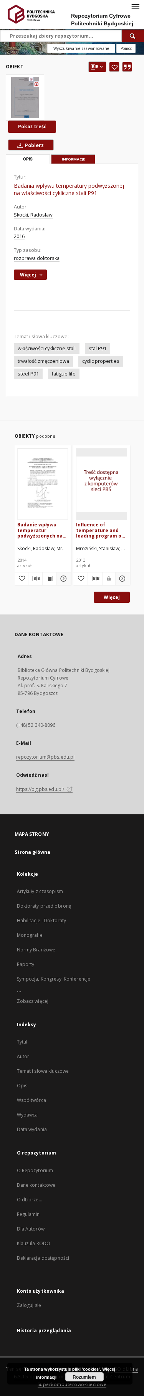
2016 (19, 236)
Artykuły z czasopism (40, 891)
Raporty (26, 964)
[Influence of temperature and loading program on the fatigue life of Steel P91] (101, 483)
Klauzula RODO (34, 1243)
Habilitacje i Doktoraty (41, 920)
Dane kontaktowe (36, 1185)
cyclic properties (100, 361)
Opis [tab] (28, 159)
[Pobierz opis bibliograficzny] (35, 579)
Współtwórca (31, 1100)
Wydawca (27, 1115)
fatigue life (64, 374)
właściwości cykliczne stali (47, 348)
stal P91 (97, 348)
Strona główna (33, 852)
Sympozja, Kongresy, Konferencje (54, 979)
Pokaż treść (32, 126)
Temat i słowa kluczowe (43, 1071)
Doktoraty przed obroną (44, 906)
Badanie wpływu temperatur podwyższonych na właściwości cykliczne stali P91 (40, 530)
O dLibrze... (29, 1199)
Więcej (112, 597)
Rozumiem (84, 1376)
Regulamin (28, 1214)
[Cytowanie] (127, 67)
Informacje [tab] (73, 159)
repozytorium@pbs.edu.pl (45, 757)
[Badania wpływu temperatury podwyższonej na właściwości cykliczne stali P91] (25, 97)
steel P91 (28, 374)
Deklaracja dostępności (43, 1258)
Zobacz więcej (33, 1001)
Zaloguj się (29, 1305)
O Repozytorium (35, 1170)
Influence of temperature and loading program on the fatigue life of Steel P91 (100, 530)
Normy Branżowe (36, 949)
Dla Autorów (31, 1229)
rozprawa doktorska (37, 258)
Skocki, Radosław (33, 215)
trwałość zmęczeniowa (43, 361)
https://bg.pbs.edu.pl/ (41, 789)
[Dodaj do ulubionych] (114, 67)
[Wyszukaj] (133, 36)
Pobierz (34, 145)
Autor (23, 1056)
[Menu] (135, 6)
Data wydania (32, 1129)
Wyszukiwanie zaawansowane (81, 48)
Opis (22, 1085)
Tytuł (22, 1042)
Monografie (30, 935)
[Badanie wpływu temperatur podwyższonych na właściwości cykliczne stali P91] (43, 483)
